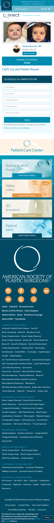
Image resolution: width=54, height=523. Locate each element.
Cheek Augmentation (11, 348)
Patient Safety (8, 315)
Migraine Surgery (43, 416)
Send (27, 119)
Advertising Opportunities (13, 467)
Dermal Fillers (20, 352)
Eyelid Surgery (44, 352)
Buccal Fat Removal (19, 344)
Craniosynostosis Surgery (32, 408)
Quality (36, 484)
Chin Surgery (40, 348)
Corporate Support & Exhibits (31, 471)
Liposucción (7, 441)
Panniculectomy (28, 420)
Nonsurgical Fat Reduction (13, 383)
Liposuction (27, 367)
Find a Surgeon (21, 9)
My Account (7, 480)
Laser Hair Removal (42, 363)
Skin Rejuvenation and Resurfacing (16, 387)
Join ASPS (18, 480)
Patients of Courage (33, 315)
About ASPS (7, 319)
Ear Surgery (32, 352)
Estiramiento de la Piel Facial (31, 437)
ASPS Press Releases (11, 458)
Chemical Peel (27, 348)
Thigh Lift (21, 391)
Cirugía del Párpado (10, 437)
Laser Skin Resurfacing (11, 367)
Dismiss (47, 517)
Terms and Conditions (21, 128)
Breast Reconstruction (32, 400)
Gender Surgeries (9, 412)
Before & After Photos (12, 310)
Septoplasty (7, 424)
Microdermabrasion (10, 375)
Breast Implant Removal (31, 336)
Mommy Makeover (26, 375)
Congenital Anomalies (11, 408)
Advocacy (27, 484)
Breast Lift (27, 340)
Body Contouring (9, 332)
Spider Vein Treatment (41, 387)
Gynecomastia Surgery (41, 359)
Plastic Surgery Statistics (30, 454)
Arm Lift (34, 328)
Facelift (5, 356)
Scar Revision (42, 420)
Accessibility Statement (17, 510)
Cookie (7, 521)
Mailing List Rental (9, 471)
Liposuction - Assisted (11, 371)
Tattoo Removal (8, 391)
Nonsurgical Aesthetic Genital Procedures (19, 379)
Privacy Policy (10, 505)
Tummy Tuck (42, 391)
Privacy (37, 519)
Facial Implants (16, 356)
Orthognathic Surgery (11, 420)
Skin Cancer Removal (22, 424)
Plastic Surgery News (10, 450)
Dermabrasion (7, 352)
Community (6, 484)
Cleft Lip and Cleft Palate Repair (31, 404)
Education (33, 480)
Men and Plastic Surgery (32, 371)
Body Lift (21, 332)
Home (4, 306)
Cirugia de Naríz (41, 433)
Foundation (20, 319)
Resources (6, 488)
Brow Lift (5, 344)
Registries (17, 484)
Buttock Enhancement (38, 344)
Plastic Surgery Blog (29, 450)
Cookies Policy (23, 505)
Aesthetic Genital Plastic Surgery (15, 328)
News (19, 315)
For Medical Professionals (17, 477)
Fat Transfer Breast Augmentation (16, 359)
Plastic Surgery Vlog (10, 454)
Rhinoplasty (30, 383)
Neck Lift (39, 375)
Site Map (31, 510)
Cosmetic (13, 306)
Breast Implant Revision (11, 340)
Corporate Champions (34, 467)
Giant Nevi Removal (26, 412)
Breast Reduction (41, 340)
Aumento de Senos (25, 433)
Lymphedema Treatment (12, 416)
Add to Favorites (29, 53)
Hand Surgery (41, 412)
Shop (26, 480)
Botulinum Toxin (33, 332)
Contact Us (41, 510)
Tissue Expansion (39, 424)
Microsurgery (29, 416)
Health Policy (46, 484)
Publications (44, 480)
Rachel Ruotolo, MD (32, 46)
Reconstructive (26, 306)
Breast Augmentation (11, 336)
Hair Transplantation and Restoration (17, 363)
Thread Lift (31, 391)
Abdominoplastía (9, 433)
